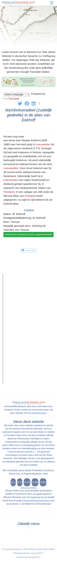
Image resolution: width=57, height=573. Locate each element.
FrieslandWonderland (13, 549)
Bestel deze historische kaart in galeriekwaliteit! (28, 234)
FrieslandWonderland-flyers (36, 500)
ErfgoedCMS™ (37, 553)
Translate (13, 98)
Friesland (9, 191)
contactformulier (38, 413)
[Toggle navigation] (51, 2)
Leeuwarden (43, 144)
